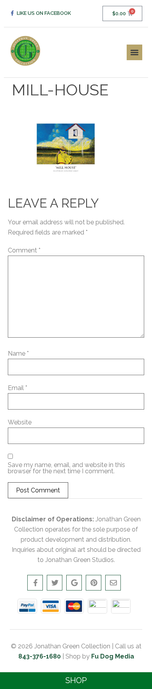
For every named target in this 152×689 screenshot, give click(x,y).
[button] (134, 52)
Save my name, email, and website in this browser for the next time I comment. (66, 468)
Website (20, 422)
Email (17, 388)
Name (18, 354)
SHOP (76, 680)
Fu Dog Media (112, 656)
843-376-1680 (39, 656)
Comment (24, 250)
